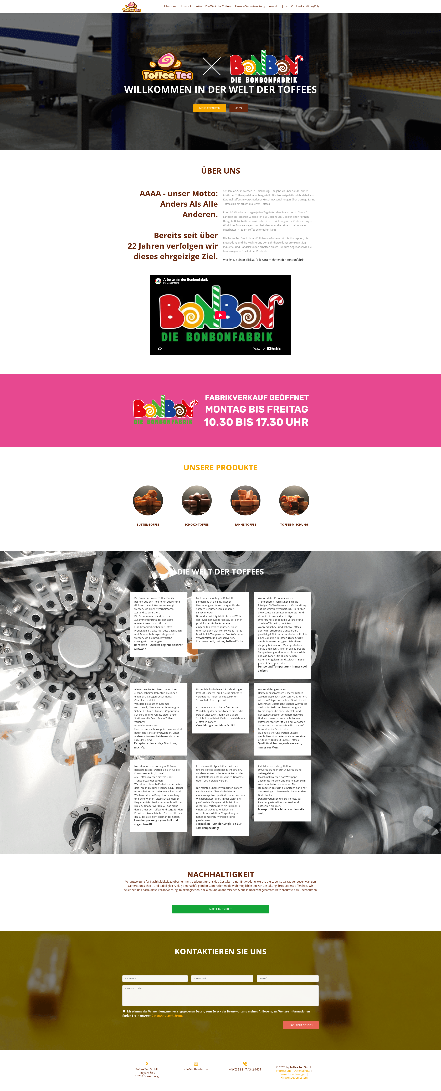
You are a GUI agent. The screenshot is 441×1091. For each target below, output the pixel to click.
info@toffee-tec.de (196, 1069)
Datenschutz (302, 1071)
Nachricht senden (301, 1025)
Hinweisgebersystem (294, 1077)
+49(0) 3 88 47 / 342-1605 (245, 1069)
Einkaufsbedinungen (293, 1074)
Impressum (283, 1071)
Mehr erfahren (211, 108)
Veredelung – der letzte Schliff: (215, 725)
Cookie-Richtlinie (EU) (305, 6)
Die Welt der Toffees (218, 6)
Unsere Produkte (191, 6)
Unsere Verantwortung (250, 6)
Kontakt (274, 6)
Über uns (170, 6)
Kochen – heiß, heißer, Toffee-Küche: (220, 641)
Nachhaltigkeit (220, 909)
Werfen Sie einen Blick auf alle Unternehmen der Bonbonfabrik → (265, 260)
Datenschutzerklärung (167, 1015)
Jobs (285, 6)
